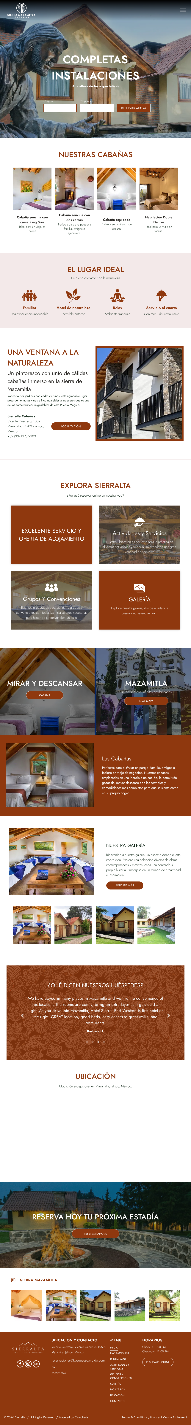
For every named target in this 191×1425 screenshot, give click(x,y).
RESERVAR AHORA (133, 108)
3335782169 (58, 1373)
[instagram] (28, 1364)
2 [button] (93, 1042)
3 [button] (98, 1042)
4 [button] (104, 1042)
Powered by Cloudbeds (73, 1417)
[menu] (183, 10)
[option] (95, 1013)
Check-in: (49, 101)
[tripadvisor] (36, 1364)
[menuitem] (125, 1348)
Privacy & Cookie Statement (168, 1417)
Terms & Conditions (135, 1417)
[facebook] (20, 1364)
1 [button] (87, 1042)
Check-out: (87, 101)
